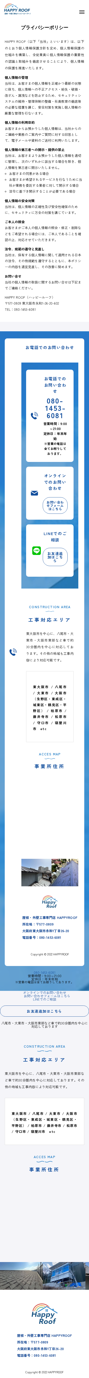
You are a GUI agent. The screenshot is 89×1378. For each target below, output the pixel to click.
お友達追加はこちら (55, 557)
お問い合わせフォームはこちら (55, 505)
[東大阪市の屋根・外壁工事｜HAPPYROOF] (19, 7)
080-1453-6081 (55, 407)
